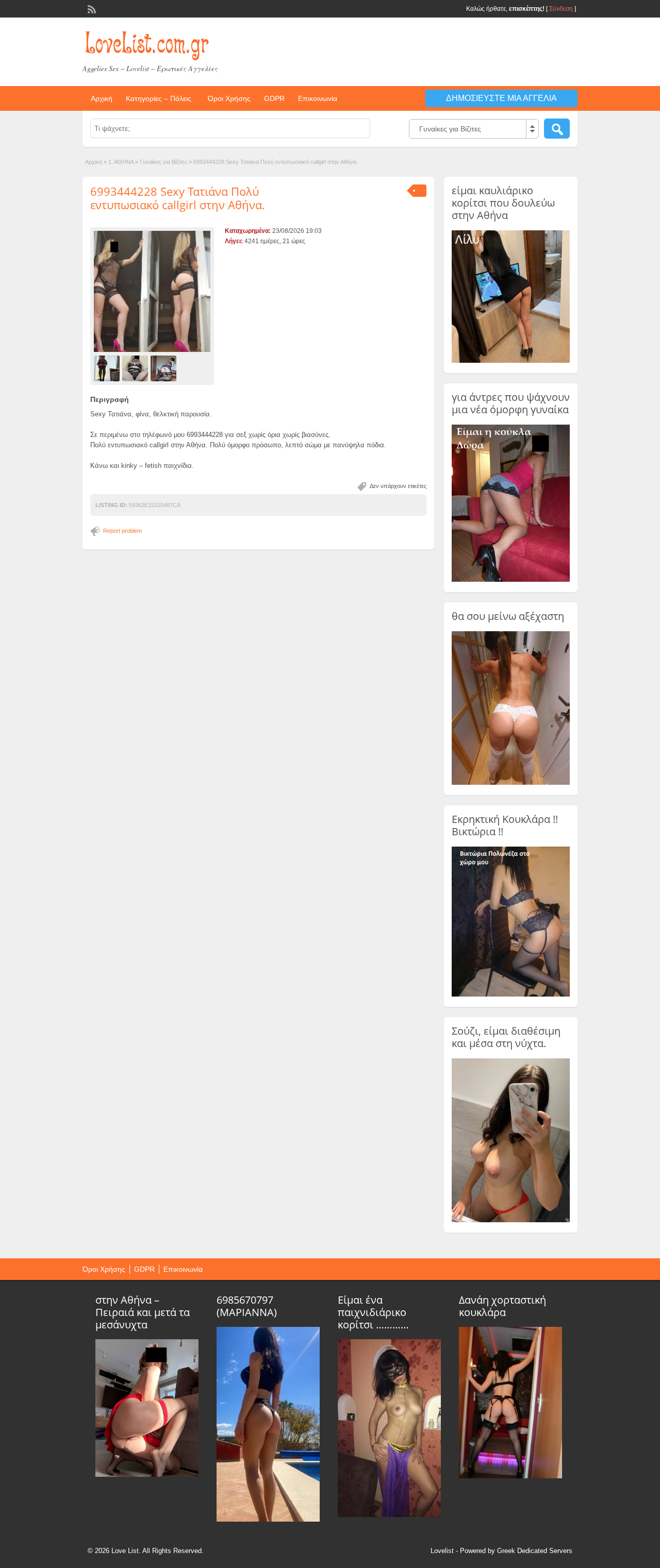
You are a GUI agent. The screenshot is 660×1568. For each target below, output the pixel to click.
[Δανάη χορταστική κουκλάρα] (510, 1476)
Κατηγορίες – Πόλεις (158, 98)
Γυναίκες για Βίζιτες (163, 162)
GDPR (274, 98)
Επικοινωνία (317, 98)
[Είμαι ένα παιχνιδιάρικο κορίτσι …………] (389, 1514)
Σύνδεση (561, 8)
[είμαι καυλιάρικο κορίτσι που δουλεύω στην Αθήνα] (511, 360)
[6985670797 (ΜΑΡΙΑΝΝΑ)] (268, 1519)
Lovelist (442, 1551)
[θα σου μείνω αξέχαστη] (511, 782)
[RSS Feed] (91, 8)
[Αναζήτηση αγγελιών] (557, 129)
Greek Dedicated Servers (534, 1551)
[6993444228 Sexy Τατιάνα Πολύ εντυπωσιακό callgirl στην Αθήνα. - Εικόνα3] (165, 368)
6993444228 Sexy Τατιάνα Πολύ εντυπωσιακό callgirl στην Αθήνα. (177, 197)
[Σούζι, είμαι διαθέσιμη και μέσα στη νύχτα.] (511, 1220)
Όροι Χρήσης (229, 98)
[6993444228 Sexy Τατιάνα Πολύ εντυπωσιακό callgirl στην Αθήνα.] (152, 291)
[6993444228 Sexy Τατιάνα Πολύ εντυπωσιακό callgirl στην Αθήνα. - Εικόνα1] (108, 368)
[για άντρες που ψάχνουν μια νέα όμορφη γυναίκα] (511, 579)
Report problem (122, 531)
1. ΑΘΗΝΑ (121, 162)
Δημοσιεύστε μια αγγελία (501, 98)
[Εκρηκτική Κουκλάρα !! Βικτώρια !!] (511, 994)
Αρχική (101, 98)
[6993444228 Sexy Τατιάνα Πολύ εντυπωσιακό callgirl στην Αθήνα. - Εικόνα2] (136, 368)
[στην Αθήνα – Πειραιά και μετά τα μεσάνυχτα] (147, 1474)
